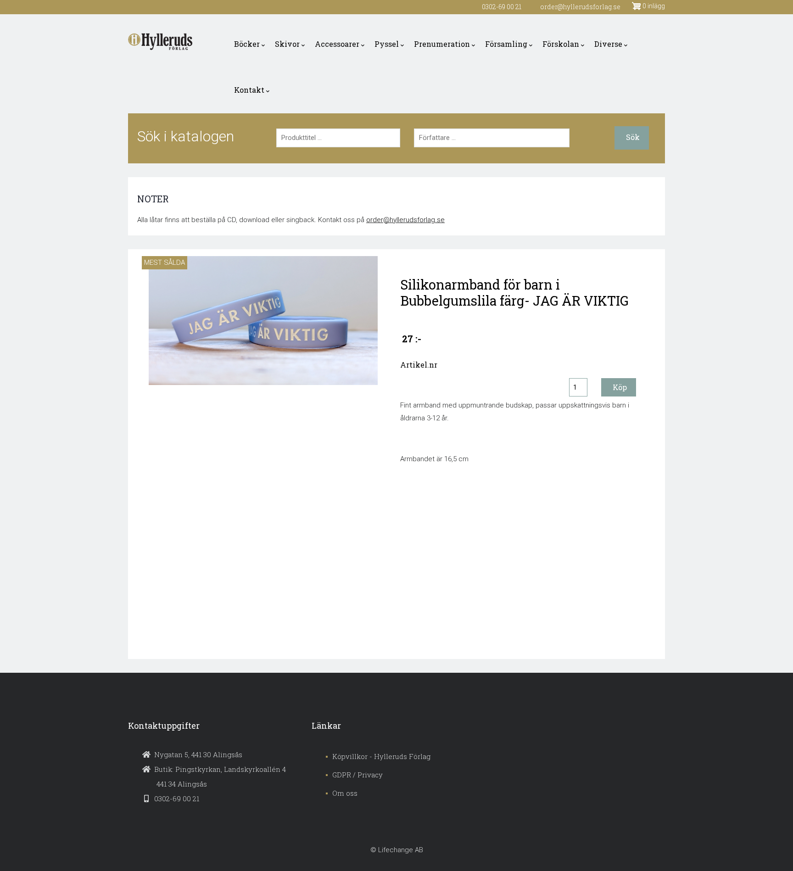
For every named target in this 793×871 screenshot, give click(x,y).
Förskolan (560, 44)
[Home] (160, 41)
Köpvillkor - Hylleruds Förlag (381, 756)
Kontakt (249, 90)
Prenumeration (442, 44)
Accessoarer (337, 44)
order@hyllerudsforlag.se (405, 220)
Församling (506, 44)
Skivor (287, 44)
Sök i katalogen (185, 136)
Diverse (608, 44)
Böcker (247, 44)
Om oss (344, 793)
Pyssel (386, 44)
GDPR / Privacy (357, 774)
